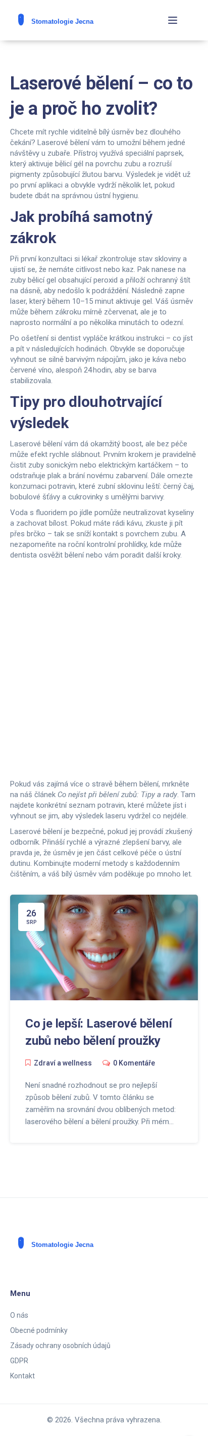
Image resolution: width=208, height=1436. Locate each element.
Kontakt (22, 1376)
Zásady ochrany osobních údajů (60, 1345)
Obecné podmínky (39, 1330)
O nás (19, 1315)
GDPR (19, 1361)
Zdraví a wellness (63, 1063)
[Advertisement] (104, 670)
